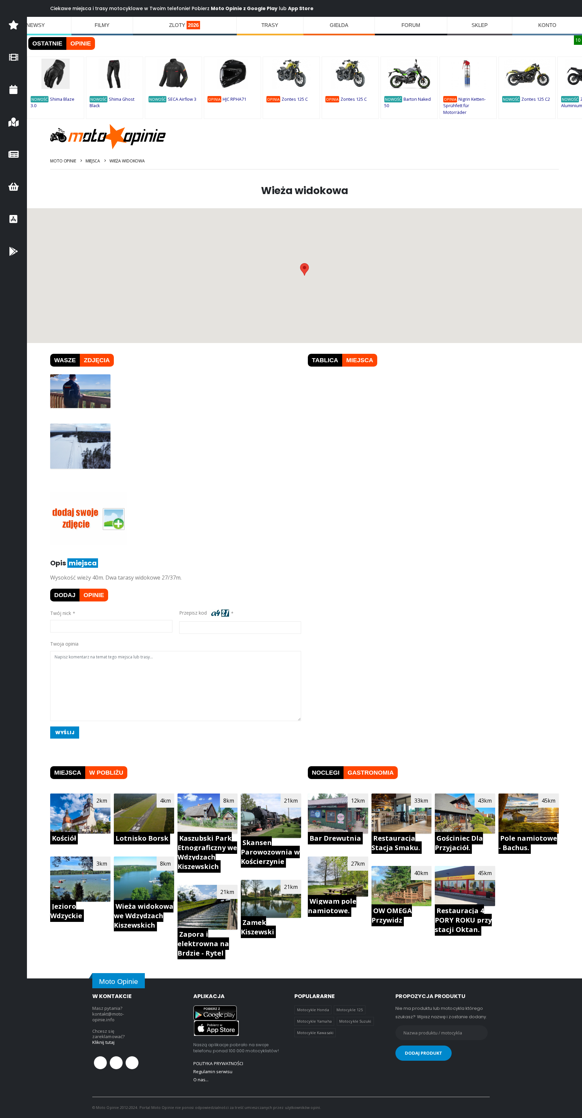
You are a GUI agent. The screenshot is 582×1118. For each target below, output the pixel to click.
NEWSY (35, 25)
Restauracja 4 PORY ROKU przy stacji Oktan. (463, 920)
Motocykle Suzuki (355, 1021)
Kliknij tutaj (103, 1042)
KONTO (547, 25)
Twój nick (60, 613)
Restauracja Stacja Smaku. (395, 843)
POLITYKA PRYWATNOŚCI (218, 1063)
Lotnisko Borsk (142, 838)
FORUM (410, 25)
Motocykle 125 (349, 1009)
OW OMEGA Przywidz (391, 915)
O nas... (201, 1080)
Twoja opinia (64, 644)
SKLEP (480, 25)
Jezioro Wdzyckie (66, 911)
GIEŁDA (339, 25)
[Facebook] (100, 1062)
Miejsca (93, 161)
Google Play (262, 8)
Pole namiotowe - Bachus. (527, 843)
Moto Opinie (63, 161)
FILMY (102, 25)
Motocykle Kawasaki (315, 1032)
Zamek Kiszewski (257, 927)
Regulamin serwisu (212, 1071)
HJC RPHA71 (234, 99)
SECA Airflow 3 (182, 99)
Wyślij (64, 732)
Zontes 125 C (295, 99)
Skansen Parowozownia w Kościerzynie (270, 852)
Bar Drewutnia (335, 838)
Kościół (64, 838)
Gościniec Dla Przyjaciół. (459, 843)
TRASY (269, 25)
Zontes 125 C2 (535, 99)
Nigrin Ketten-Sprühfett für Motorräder (464, 105)
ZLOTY (184, 25)
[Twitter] (116, 1062)
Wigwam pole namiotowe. (332, 906)
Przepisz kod (194, 613)
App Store (301, 8)
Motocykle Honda (313, 1009)
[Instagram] (132, 1062)
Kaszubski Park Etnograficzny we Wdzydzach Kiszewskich (207, 852)
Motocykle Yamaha (314, 1021)
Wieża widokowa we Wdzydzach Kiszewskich (143, 916)
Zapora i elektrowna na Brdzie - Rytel (203, 944)
